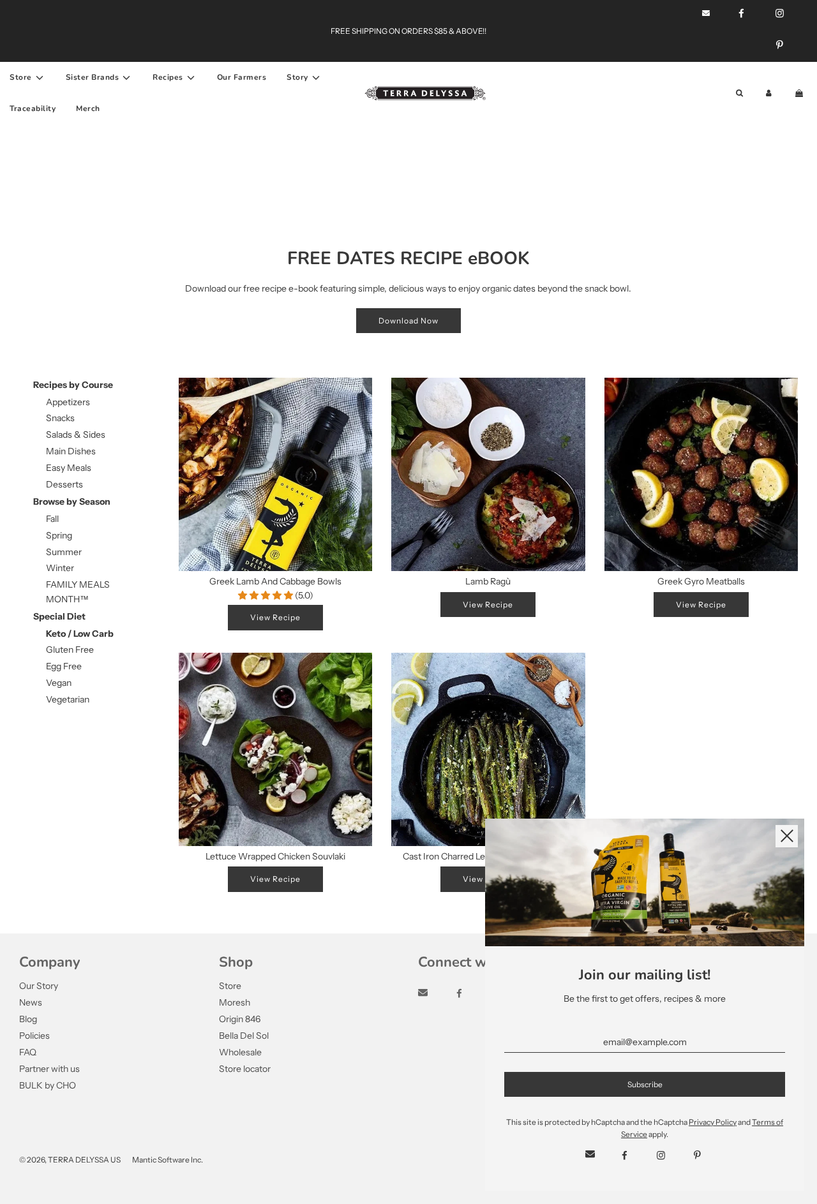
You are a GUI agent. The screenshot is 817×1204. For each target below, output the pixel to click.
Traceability (33, 108)
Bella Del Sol (244, 1035)
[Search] (739, 93)
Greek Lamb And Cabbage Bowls (275, 581)
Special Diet (59, 616)
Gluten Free (70, 649)
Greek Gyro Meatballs (701, 581)
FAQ (27, 1052)
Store (230, 986)
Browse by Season (71, 501)
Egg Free (64, 666)
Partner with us (49, 1068)
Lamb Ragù (488, 581)
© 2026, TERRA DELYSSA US (70, 1159)
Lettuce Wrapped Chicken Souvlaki (275, 856)
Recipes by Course (73, 384)
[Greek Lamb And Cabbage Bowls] (275, 474)
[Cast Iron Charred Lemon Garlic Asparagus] (488, 749)
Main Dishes (71, 451)
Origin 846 (239, 1019)
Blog (28, 1019)
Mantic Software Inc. (167, 1159)
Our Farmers (242, 77)
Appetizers (68, 402)
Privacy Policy (713, 1122)
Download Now (408, 320)
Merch (88, 108)
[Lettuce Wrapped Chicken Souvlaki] (275, 749)
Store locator (245, 1068)
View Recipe (275, 617)
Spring (59, 535)
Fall (52, 518)
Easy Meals (68, 467)
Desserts (64, 484)
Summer (64, 552)
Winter (60, 568)
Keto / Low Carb (80, 633)
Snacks (60, 418)
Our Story (38, 986)
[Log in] (769, 93)
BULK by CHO (47, 1085)
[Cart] (800, 93)
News (30, 1002)
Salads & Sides (75, 434)
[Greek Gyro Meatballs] (701, 474)
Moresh (234, 1002)
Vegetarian (67, 699)
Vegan (58, 682)
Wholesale (240, 1052)
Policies (34, 1035)
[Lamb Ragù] (488, 474)
